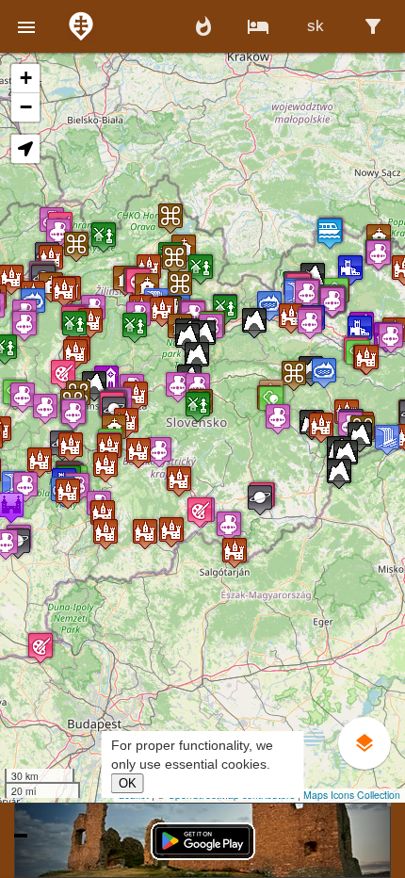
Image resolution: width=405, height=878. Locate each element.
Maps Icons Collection (351, 795)
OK (128, 783)
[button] (26, 26)
